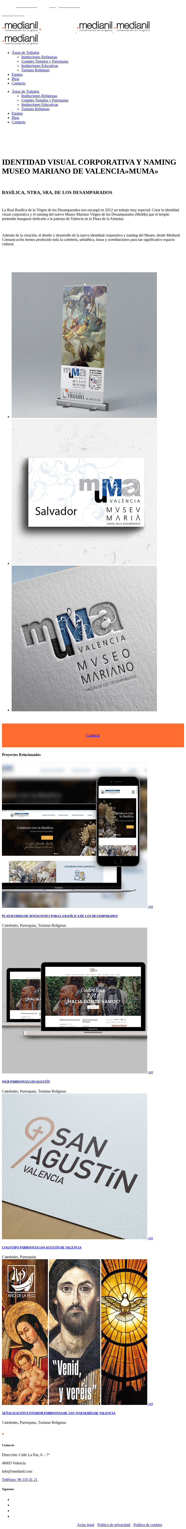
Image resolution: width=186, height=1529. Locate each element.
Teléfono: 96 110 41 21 (20, 1480)
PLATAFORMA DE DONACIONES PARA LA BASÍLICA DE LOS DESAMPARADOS (60, 916)
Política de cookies (147, 1525)
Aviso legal (85, 1525)
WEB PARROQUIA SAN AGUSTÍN (26, 1081)
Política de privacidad (113, 1525)
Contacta (93, 735)
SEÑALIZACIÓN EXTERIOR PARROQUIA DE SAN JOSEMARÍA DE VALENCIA (58, 1413)
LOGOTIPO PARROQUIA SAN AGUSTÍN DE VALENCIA (41, 1247)
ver (150, 906)
